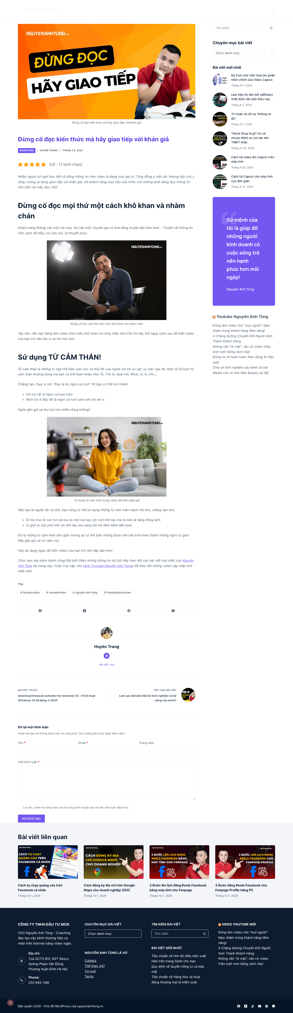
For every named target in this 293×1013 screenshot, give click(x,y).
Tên (22, 743)
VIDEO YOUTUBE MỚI (239, 924)
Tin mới (90, 971)
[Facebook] (40, 611)
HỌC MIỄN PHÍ (151, 9)
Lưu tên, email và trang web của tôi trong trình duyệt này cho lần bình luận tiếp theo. (76, 807)
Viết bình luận (28, 762)
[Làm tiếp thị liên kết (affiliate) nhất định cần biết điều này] (220, 100)
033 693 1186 (39, 983)
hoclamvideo (29, 592)
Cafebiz (90, 961)
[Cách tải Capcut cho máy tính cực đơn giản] (220, 181)
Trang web (146, 743)
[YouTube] (245, 1006)
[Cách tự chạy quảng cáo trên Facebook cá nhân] (48, 862)
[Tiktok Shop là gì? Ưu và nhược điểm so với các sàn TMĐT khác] (220, 138)
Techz (89, 976)
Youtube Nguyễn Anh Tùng (242, 316)
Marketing (27, 150)
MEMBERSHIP (179, 9)
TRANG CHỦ (86, 9)
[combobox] (240, 28)
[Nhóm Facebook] (266, 1006)
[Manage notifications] (10, 1002)
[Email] (173, 611)
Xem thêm (204, 9)
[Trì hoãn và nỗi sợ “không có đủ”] (220, 119)
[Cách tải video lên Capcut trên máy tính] (220, 162)
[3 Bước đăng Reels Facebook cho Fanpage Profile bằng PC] (245, 862)
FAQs (129, 9)
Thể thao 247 (95, 966)
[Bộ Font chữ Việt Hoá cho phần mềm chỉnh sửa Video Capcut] (220, 80)
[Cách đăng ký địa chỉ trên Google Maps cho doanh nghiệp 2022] (114, 862)
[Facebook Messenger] (273, 1006)
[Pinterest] (129, 611)
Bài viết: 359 (106, 664)
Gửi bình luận (31, 818)
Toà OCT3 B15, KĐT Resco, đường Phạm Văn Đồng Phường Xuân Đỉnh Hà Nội (49, 964)
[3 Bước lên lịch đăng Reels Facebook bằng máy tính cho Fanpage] (179, 862)
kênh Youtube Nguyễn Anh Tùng (107, 566)
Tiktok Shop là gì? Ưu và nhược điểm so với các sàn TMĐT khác (250, 138)
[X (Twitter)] (84, 611)
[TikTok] (252, 1006)
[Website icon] (107, 656)
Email (83, 743)
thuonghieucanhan (117, 592)
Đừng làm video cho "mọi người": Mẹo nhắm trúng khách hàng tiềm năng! (243, 937)
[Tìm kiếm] (273, 10)
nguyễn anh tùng (85, 592)
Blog (107, 9)
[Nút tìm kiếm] (271, 28)
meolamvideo (56, 592)
